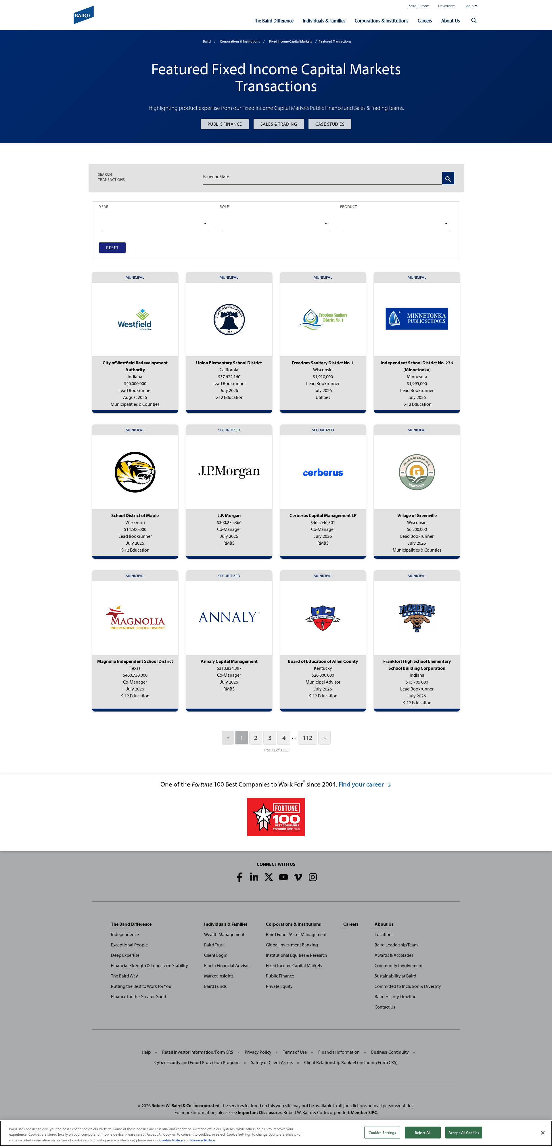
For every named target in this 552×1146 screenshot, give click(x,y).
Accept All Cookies (463, 1132)
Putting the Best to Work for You (141, 986)
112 (307, 738)
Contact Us (385, 1007)
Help (146, 1052)
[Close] (542, 1132)
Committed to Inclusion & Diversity (408, 986)
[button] (474, 21)
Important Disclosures (260, 1112)
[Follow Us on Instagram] (313, 877)
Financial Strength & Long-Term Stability (149, 965)
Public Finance (225, 124)
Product (348, 206)
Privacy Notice (202, 1140)
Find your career (362, 784)
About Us (450, 20)
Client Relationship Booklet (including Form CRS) (351, 1062)
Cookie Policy (171, 1140)
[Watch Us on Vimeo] (298, 877)
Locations (384, 934)
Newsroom (446, 5)
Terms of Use (295, 1052)
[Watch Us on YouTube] (283, 877)
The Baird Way (124, 976)
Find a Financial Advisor (227, 965)
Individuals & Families (324, 20)
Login (469, 5)
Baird (207, 41)
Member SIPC (364, 1112)
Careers (425, 20)
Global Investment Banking (292, 945)
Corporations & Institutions (382, 20)
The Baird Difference (274, 20)
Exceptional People (129, 945)
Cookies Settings (382, 1132)
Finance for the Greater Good (138, 996)
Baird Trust (214, 945)
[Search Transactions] (448, 178)
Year (103, 206)
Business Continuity (390, 1052)
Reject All (422, 1132)
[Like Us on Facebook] (239, 877)
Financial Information (339, 1052)
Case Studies (329, 124)
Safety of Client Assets (272, 1062)
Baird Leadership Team (396, 945)
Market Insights (218, 976)
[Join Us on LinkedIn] (254, 877)
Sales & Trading (278, 124)
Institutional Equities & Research (296, 955)
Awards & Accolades (394, 955)
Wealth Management (224, 934)
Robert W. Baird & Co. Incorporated (185, 1105)
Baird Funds (215, 986)
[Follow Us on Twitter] (269, 877)
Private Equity (279, 986)
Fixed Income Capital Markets (290, 41)
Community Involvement (399, 965)
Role (224, 206)
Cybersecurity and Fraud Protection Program (196, 1062)
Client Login (215, 955)
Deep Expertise (125, 955)
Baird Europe (419, 5)
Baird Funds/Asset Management (296, 934)
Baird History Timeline (395, 996)
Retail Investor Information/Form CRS (197, 1052)
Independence (125, 934)
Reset (112, 247)
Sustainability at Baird (395, 976)
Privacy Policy (258, 1052)
